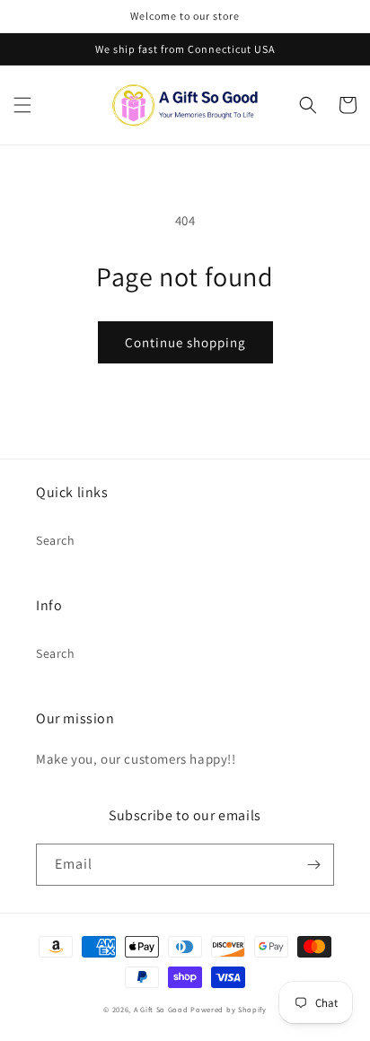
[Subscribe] (313, 865)
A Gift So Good (161, 1009)
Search (55, 540)
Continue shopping (185, 342)
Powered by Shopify (228, 1009)
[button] (22, 105)
